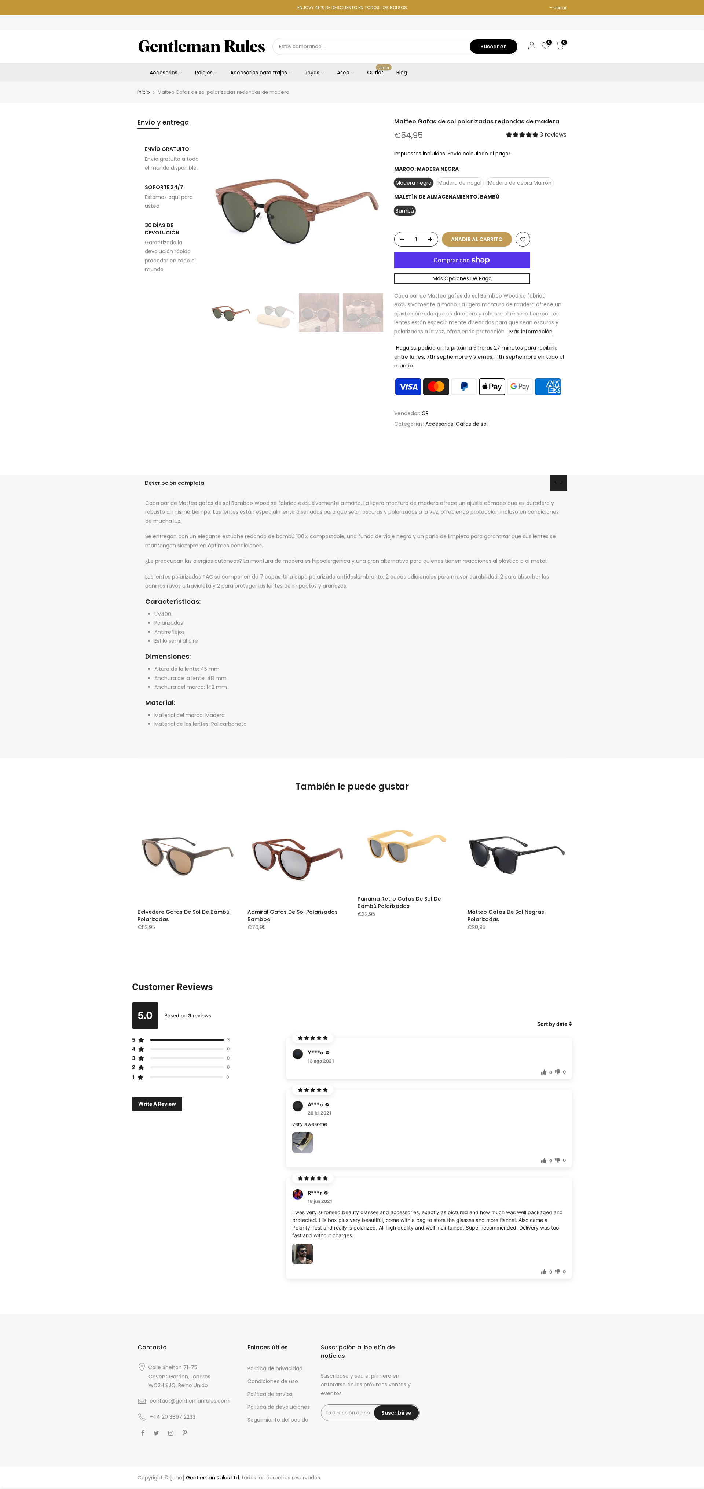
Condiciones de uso (272, 1381)
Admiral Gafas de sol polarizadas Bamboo (292, 915)
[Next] (370, 204)
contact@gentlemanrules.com (190, 1400)
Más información (530, 331)
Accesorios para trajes (258, 72)
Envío (454, 153)
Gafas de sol (472, 424)
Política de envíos (270, 1394)
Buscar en (493, 46)
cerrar (559, 7)
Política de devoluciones (278, 1407)
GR (425, 413)
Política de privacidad (274, 1368)
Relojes (204, 72)
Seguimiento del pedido (277, 1419)
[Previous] (224, 204)
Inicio (144, 92)
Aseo (343, 72)
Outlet (378, 71)
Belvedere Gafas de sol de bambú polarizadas (184, 915)
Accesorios (163, 72)
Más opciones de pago (462, 278)
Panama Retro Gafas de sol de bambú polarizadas (399, 902)
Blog (401, 72)
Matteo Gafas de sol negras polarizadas (505, 915)
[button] (536, 136)
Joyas (312, 72)
